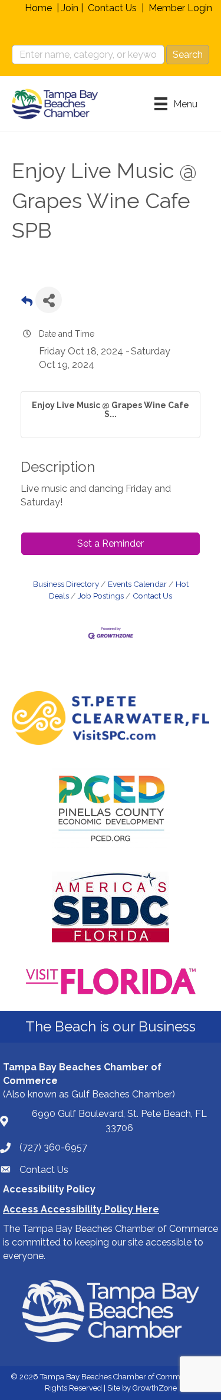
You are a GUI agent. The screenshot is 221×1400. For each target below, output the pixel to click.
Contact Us (112, 8)
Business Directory (66, 584)
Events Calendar (137, 584)
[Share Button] (48, 300)
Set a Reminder (110, 543)
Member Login (180, 8)
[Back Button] (26, 303)
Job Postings (101, 595)
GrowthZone (155, 1387)
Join (69, 8)
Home (38, 8)
